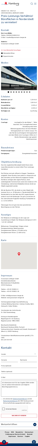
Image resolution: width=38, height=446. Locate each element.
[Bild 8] (27, 92)
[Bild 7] (24, 92)
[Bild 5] (19, 92)
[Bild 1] (8, 92)
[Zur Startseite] (10, 4)
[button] (19, 424)
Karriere (20, 436)
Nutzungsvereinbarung (10, 401)
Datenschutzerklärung (20, 399)
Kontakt (30, 434)
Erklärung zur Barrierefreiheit (15, 434)
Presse (7, 432)
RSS (12, 432)
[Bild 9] (30, 92)
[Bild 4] (16, 92)
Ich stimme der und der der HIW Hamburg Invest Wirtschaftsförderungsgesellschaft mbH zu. (18, 401)
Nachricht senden (19, 415)
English (27, 436)
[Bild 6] (22, 92)
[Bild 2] (11, 92)
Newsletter (19, 432)
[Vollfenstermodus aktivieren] (35, 88)
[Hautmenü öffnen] (35, 3)
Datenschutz (29, 432)
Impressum (12, 436)
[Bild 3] (14, 92)
